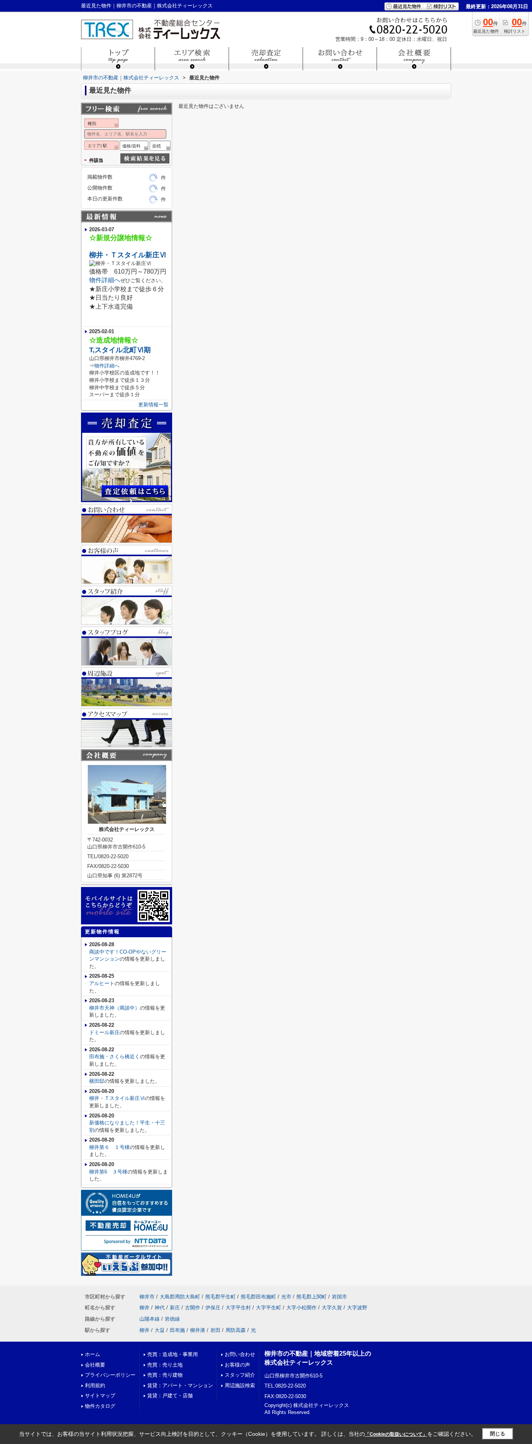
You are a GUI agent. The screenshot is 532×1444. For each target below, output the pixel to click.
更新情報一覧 (153, 405)
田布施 (177, 1330)
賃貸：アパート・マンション (180, 1385)
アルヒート (102, 983)
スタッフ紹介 (240, 1375)
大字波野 (357, 1307)
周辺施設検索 (240, 1385)
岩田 (215, 1330)
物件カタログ (100, 1406)
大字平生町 (268, 1307)
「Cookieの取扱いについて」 (396, 1434)
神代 (160, 1307)
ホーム (92, 1354)
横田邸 (96, 1081)
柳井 (144, 1307)
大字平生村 (238, 1307)
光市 (286, 1297)
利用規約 (95, 1385)
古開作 (192, 1307)
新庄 (175, 1307)
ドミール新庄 (104, 1032)
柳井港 (197, 1330)
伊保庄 (212, 1307)
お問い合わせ (240, 1354)
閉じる (497, 1434)
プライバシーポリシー (110, 1375)
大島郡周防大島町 (180, 1297)
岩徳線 (172, 1319)
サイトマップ (100, 1395)
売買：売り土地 (165, 1365)
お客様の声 (237, 1365)
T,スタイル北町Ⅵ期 (120, 350)
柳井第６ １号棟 (109, 1147)
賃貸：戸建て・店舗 (170, 1395)
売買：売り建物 (165, 1375)
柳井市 (147, 1297)
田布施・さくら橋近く (114, 1056)
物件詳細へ (104, 280)
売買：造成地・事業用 (172, 1354)
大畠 (160, 1330)
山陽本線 (149, 1319)
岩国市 (339, 1297)
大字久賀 (332, 1307)
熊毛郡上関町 (311, 1297)
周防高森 (235, 1330)
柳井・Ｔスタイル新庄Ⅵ (127, 255)
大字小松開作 (301, 1307)
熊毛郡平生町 (220, 1297)
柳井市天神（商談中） (114, 1008)
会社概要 (95, 1365)
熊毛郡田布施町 (258, 1297)
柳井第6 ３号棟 (108, 1172)
